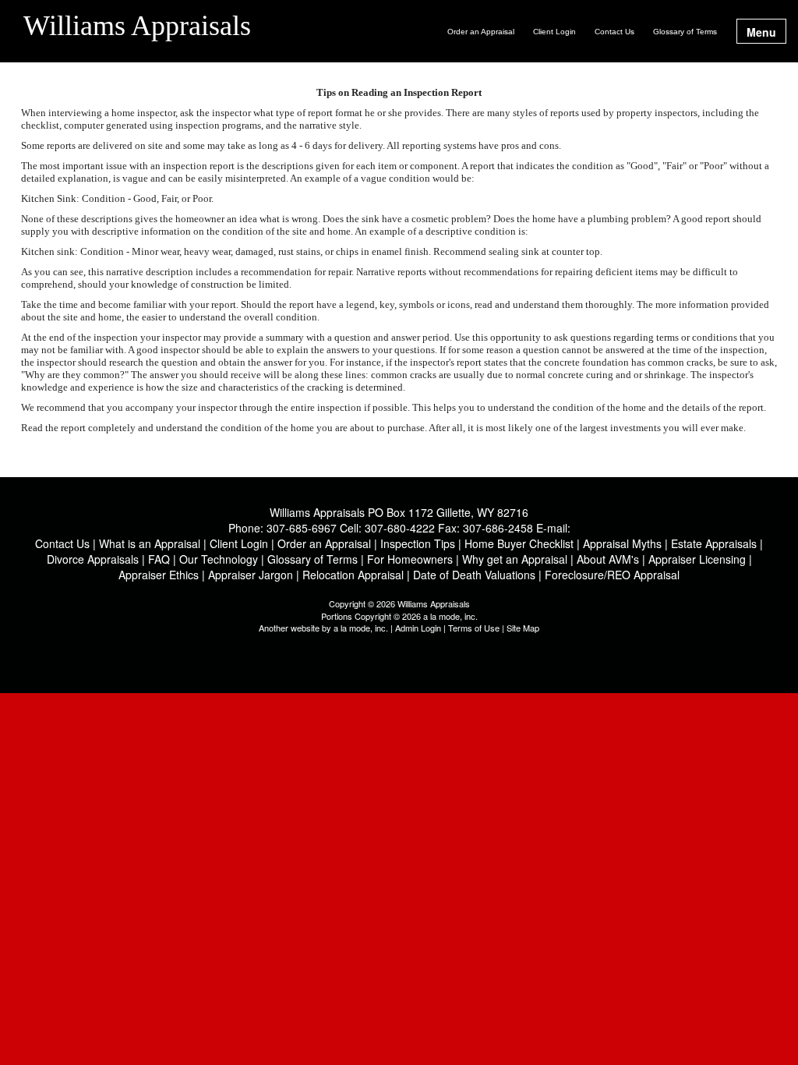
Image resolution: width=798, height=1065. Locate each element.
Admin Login (418, 627)
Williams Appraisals (137, 26)
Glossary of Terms (685, 31)
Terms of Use (474, 627)
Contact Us (614, 31)
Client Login (554, 31)
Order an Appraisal (480, 31)
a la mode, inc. (361, 627)
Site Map (523, 627)
